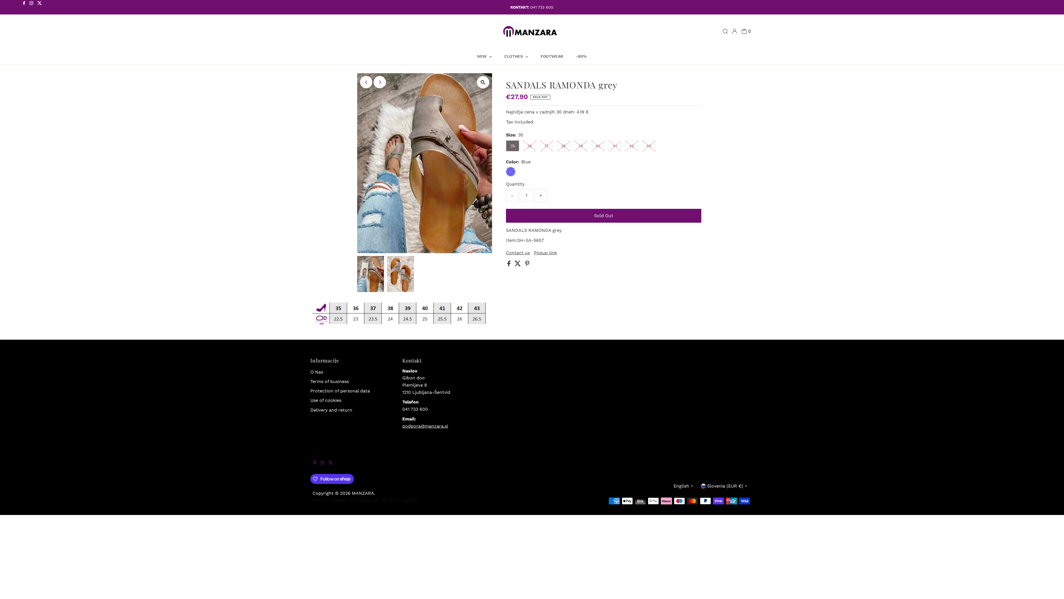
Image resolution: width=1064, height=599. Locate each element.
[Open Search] (725, 31)
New (482, 56)
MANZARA (363, 493)
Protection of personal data (340, 391)
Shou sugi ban (403, 500)
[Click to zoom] (483, 82)
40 (597, 146)
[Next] (380, 82)
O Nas (316, 372)
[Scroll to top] (1052, 587)
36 (529, 146)
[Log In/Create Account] (734, 31)
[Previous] (366, 82)
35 (512, 146)
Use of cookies (325, 400)
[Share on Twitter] (518, 264)
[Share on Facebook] (509, 264)
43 (648, 146)
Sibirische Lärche (368, 500)
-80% (581, 56)
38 (563, 146)
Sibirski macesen (331, 500)
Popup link (545, 253)
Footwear (552, 56)
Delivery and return (331, 410)
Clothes (514, 56)
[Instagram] (31, 7)
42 (631, 146)
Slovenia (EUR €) (725, 486)
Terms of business (329, 381)
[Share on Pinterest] (527, 264)
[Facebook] (24, 7)
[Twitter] (39, 7)
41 (615, 146)
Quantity (515, 184)
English (681, 486)
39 (580, 146)
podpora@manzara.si (425, 426)
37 (546, 146)
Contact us (518, 253)
